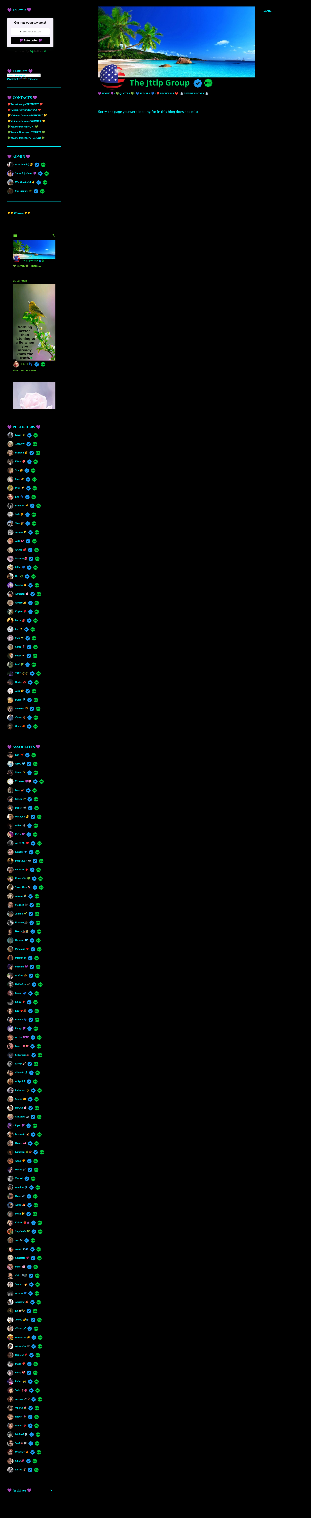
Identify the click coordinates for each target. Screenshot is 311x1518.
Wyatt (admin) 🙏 (25, 182)
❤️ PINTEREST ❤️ (167, 93)
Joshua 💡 (21, 531)
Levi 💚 (19, 664)
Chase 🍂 (20, 717)
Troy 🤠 (19, 523)
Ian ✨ (19, 629)
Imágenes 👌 (22, 1090)
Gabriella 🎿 (22, 1116)
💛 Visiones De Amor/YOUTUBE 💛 (26, 120)
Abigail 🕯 (20, 1081)
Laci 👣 (19, 496)
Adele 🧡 (20, 1160)
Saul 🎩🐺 (21, 1443)
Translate (33, 78)
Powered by (22, 51)
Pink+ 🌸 (20, 1266)
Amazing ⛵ (22, 1301)
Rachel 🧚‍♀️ (20, 1416)
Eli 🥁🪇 (20, 1310)
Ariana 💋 (20, 549)
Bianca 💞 (20, 1142)
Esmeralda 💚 (22, 878)
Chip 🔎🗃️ (21, 1275)
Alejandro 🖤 (22, 1345)
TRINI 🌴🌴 (21, 673)
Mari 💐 (19, 478)
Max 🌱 (19, 637)
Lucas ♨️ (20, 620)
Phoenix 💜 (21, 966)
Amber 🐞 (20, 1425)
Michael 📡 (21, 1434)
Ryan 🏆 (20, 487)
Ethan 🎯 (20, 461)
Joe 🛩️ (19, 1240)
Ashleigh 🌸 (22, 593)
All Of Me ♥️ (22, 842)
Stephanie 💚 (22, 1231)
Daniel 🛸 (20, 807)
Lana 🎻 (19, 790)
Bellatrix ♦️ (21, 869)
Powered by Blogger (189, 1500)
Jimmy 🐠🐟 (22, 1319)
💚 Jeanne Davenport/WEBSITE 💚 (26, 132)
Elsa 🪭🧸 (21, 1010)
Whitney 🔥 (22, 1451)
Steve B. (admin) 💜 (26, 173)
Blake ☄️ (20, 1195)
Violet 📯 (20, 772)
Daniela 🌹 (21, 1354)
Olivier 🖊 (20, 1328)
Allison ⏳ (21, 895)
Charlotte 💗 (22, 1257)
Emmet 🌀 (21, 992)
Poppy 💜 (20, 1028)
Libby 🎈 (20, 1001)
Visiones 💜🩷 (23, 781)
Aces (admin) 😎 (24, 164)
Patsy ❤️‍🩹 (20, 1372)
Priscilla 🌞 (21, 452)
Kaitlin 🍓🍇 (22, 1222)
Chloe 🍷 (20, 646)
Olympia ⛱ (21, 1072)
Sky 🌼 (19, 470)
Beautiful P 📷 (23, 860)
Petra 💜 (20, 834)
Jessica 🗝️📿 (22, 1398)
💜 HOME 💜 (106, 93)
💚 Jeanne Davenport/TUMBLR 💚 (25, 137)
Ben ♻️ (19, 576)
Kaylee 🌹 (21, 611)
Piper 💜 (20, 1125)
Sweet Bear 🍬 (23, 887)
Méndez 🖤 (21, 904)
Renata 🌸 (21, 1107)
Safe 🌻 (19, 514)
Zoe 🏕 (19, 1178)
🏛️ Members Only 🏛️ (194, 93)
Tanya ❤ (20, 443)
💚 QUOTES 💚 (125, 93)
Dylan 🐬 (20, 699)
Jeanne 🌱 (21, 913)
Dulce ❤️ (20, 1363)
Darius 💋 (20, 681)
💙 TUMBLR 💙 (145, 93)
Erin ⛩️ (19, 754)
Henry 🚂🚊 (22, 931)
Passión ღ (20, 957)
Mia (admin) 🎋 (23, 190)
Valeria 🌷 (21, 1407)
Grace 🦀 (20, 726)
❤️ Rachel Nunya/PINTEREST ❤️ (24, 104)
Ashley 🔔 (21, 602)
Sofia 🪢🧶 (21, 1390)
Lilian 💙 (20, 567)
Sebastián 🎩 (22, 1054)
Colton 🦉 (20, 1469)
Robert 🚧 (20, 1381)
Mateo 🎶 (20, 1169)
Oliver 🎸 (20, 1063)
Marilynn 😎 (22, 816)
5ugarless (195, 1507)
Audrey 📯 (21, 975)
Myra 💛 (20, 1213)
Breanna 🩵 (21, 940)
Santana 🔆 (21, 708)
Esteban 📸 (21, 922)
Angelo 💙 (21, 1293)
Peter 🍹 (20, 655)
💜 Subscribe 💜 (30, 40)
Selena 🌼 (20, 1098)
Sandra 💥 (21, 584)
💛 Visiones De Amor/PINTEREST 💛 (26, 115)
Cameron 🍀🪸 (23, 1151)
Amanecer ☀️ (22, 1337)
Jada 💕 (19, 540)
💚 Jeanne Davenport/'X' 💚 (22, 126)
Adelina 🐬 (21, 1187)
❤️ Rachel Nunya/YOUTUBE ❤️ (24, 109)
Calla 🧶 (20, 1460)
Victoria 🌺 (21, 558)
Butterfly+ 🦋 (22, 984)
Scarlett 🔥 (21, 1284)
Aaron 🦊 (20, 1204)
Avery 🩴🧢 (22, 1248)
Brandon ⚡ (21, 505)
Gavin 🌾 (20, 434)
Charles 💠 (21, 851)
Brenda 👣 (21, 1019)
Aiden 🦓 (20, 825)
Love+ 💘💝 (22, 1045)
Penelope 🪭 (22, 948)
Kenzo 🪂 (20, 798)
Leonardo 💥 (22, 1134)
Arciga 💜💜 (22, 1037)
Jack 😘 (19, 690)
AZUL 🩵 (20, 763)
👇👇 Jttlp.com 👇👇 (18, 212)
